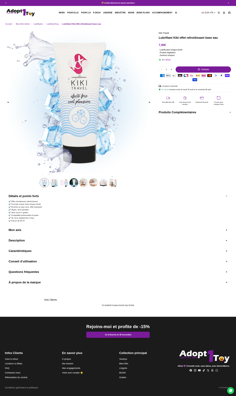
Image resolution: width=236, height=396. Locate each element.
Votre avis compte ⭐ (72, 373)
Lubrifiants (38, 24)
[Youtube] (199, 370)
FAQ (7, 368)
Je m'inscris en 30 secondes (118, 335)
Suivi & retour (11, 359)
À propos (66, 359)
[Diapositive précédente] (5, 3)
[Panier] (229, 12)
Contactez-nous (12, 373)
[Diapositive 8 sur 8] (113, 182)
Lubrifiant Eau (53, 24)
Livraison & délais (13, 363)
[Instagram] (195, 370)
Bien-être (123, 363)
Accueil (8, 24)
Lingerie (123, 368)
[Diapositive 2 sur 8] (54, 182)
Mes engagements (71, 368)
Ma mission (67, 363)
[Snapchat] (216, 370)
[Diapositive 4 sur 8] (73, 182)
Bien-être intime (23, 24)
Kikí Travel (164, 33)
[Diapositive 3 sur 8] (64, 182)
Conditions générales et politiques (21, 387)
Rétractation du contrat (16, 377)
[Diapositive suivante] (228, 3)
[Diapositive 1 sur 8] (44, 182)
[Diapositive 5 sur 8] (83, 182)
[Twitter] (208, 370)
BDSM (122, 373)
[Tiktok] (203, 370)
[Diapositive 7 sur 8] (103, 182)
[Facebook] (190, 370)
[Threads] (212, 370)
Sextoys (123, 359)
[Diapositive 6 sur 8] (93, 182)
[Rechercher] (218, 12)
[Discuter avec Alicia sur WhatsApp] (230, 390)
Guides (122, 377)
